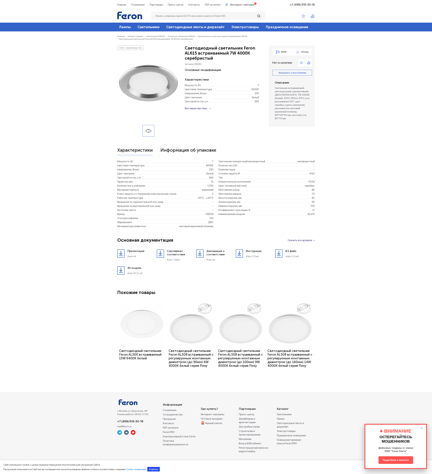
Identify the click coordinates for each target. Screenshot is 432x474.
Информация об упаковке (188, 150)
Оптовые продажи (211, 418)
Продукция (169, 418)
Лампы (125, 27)
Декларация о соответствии (215, 252)
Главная (121, 4)
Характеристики (135, 150)
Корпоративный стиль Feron (179, 436)
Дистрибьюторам (249, 426)
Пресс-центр (175, 4)
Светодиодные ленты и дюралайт (195, 27)
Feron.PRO (169, 432)
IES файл (290, 251)
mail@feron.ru (124, 426)
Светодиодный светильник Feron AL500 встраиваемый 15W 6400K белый (140, 354)
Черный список (213, 423)
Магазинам (245, 439)
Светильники (148, 27)
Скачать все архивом (300, 240)
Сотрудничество (173, 414)
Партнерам (156, 4)
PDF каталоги (212, 4)
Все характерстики (196, 108)
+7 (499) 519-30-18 (302, 4)
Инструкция (253, 251)
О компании (138, 4)
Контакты (194, 4)
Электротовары (245, 27)
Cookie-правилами (136, 469)
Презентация (135, 251)
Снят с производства (130, 48)
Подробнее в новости (396, 460)
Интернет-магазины (212, 414)
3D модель (134, 268)
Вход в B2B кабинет (250, 443)
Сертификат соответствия (176, 252)
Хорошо (153, 469)
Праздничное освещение (287, 27)
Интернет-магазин (242, 4)
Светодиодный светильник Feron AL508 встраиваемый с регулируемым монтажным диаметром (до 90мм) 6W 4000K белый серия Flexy (191, 358)
